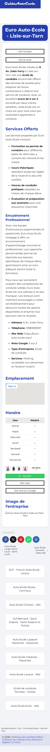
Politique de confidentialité (27, 737)
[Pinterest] (21, 539)
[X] (13, 539)
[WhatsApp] (28, 539)
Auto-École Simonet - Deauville (40, 550)
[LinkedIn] (36, 539)
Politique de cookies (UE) (16, 739)
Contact (16, 742)
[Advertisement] (12, 11)
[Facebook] (5, 539)
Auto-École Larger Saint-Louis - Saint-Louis (11, 550)
